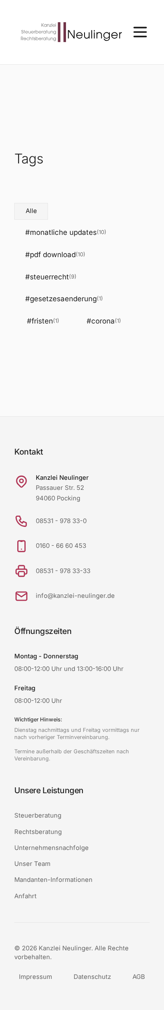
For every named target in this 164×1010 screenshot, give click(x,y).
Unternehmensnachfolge (51, 848)
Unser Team (32, 864)
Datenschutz (92, 977)
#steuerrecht (51, 277)
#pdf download (55, 254)
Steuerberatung (37, 815)
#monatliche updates (65, 232)
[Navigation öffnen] (140, 32)
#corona (104, 321)
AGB (138, 977)
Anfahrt (25, 896)
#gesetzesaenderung (64, 299)
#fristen (43, 321)
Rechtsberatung (38, 832)
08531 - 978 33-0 (61, 521)
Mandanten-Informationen (53, 880)
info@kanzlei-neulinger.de (75, 596)
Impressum (35, 977)
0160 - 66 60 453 (61, 546)
